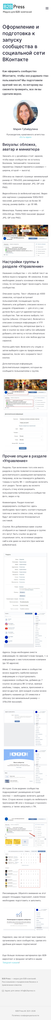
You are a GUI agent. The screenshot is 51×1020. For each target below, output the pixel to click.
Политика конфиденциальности (25, 1015)
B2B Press (19, 1011)
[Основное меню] (47, 8)
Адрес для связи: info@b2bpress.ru (19, 991)
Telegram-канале (10, 962)
